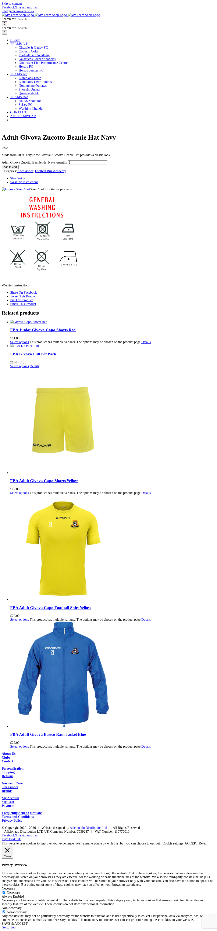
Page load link (11, 839)
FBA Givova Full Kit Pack (33, 354)
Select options (19, 342)
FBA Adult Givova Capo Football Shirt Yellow (50, 607)
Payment (8, 805)
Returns (7, 776)
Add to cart (10, 167)
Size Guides (10, 787)
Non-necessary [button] (12, 908)
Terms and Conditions (18, 816)
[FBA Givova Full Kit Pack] (112, 346)
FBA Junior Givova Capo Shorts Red (43, 330)
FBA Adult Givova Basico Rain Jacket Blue (48, 734)
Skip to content (12, 3)
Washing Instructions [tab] (24, 182)
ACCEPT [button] (191, 843)
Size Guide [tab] (17, 178)
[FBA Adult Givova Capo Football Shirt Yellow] (112, 548)
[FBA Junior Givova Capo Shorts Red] (112, 322)
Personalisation (13, 768)
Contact (7, 761)
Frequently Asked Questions (22, 813)
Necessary (14, 892)
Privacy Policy (12, 820)
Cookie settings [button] (173, 843)
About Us (8, 753)
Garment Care (12, 783)
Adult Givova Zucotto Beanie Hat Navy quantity (34, 162)
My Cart (8, 802)
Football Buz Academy (50, 171)
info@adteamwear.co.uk (18, 11)
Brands (7, 791)
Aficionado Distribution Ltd (88, 827)
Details (146, 342)
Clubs (6, 757)
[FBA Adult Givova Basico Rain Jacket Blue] (112, 675)
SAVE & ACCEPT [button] (15, 923)
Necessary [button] (8, 888)
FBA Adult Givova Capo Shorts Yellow (44, 481)
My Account (10, 798)
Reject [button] (203, 843)
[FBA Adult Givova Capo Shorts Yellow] (112, 421)
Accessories (25, 171)
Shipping (8, 772)
